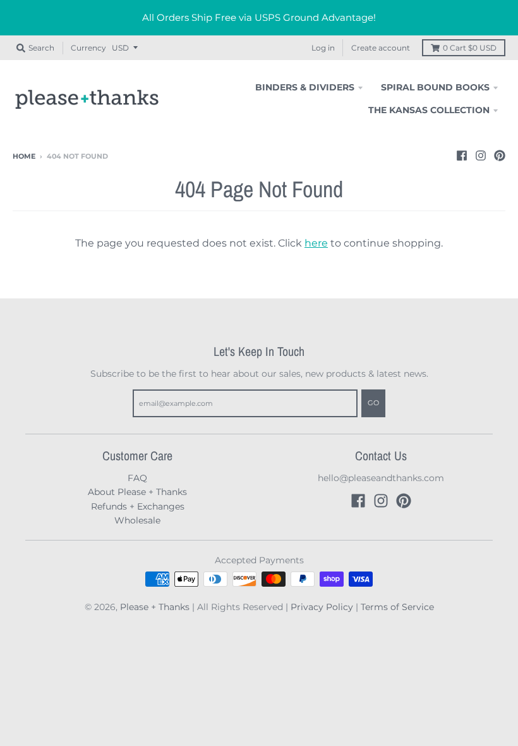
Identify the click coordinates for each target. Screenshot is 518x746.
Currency (88, 47)
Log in (323, 47)
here (316, 243)
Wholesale (137, 520)
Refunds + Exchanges (137, 506)
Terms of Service (397, 607)
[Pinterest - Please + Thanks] (499, 155)
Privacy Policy (322, 607)
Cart (470, 47)
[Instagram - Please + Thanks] (480, 155)
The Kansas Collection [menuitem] (429, 110)
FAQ (137, 478)
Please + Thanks (155, 607)
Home (24, 156)
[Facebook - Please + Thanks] (461, 155)
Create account (380, 47)
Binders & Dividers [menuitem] (304, 87)
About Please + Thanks (137, 492)
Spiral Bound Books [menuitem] (435, 87)
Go (373, 402)
